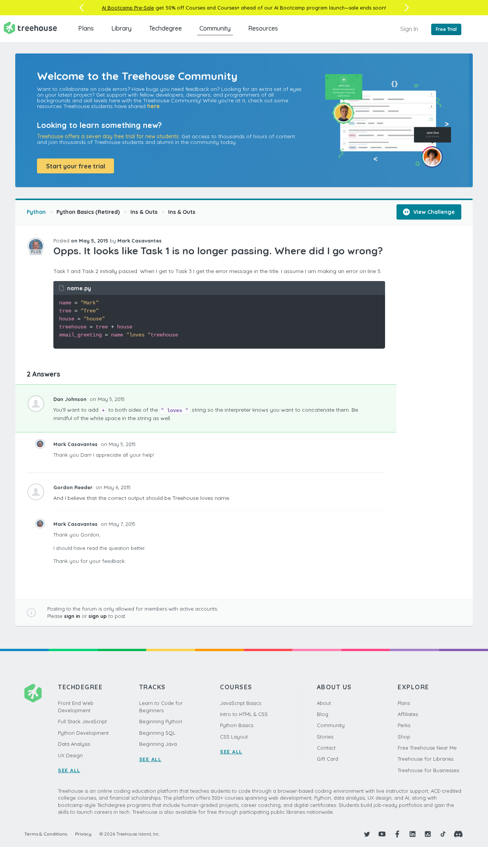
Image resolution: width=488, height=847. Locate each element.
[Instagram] (427, 834)
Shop (404, 737)
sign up (97, 616)
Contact (326, 748)
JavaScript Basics (240, 703)
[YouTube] (382, 834)
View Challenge (433, 212)
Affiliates (408, 714)
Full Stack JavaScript (82, 721)
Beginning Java (158, 744)
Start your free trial (75, 166)
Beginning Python (160, 721)
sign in (72, 616)
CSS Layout (234, 737)
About (324, 703)
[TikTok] (443, 834)
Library (121, 28)
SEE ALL (69, 770)
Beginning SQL (157, 733)
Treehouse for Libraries (425, 759)
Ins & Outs (143, 212)
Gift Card (327, 759)
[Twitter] (366, 834)
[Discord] (458, 834)
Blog (322, 714)
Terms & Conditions (45, 834)
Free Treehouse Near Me (427, 748)
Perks (404, 725)
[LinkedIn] (412, 834)
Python (36, 212)
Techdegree (165, 28)
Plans (86, 28)
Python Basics (236, 725)
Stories (325, 737)
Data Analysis (74, 744)
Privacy (83, 834)
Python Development (83, 733)
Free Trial (446, 29)
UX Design (70, 755)
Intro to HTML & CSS (244, 714)
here (153, 106)
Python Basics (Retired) (88, 212)
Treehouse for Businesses (428, 770)
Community (215, 28)
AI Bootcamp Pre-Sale (128, 8)
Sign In (409, 28)
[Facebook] (397, 834)
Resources (263, 28)
